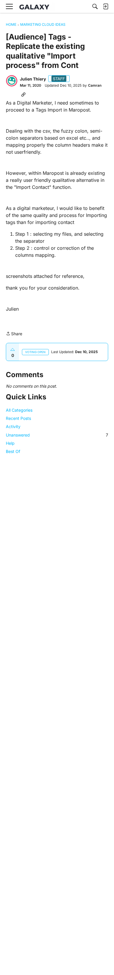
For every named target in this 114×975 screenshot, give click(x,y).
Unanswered (57, 434)
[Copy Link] (23, 94)
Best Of (13, 451)
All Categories (19, 410)
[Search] (95, 6)
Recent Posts (18, 418)
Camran (94, 85)
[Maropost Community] (35, 6)
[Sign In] (105, 6)
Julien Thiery (33, 78)
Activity (13, 426)
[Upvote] (12, 349)
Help (10, 443)
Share (14, 334)
